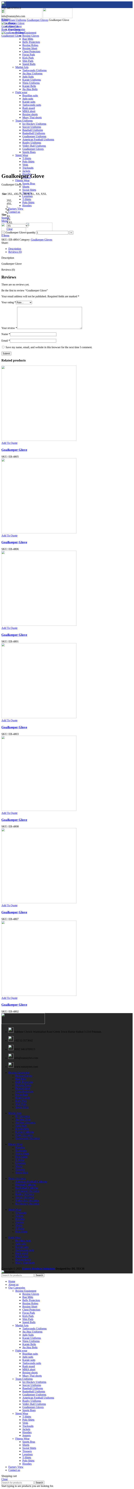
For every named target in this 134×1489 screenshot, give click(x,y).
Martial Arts (14, 1113)
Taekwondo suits (24, 1250)
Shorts (25, 186)
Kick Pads (21, 1100)
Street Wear (14, 1209)
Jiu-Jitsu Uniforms (25, 1122)
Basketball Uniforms (26, 1187)
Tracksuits (21, 1150)
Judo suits (20, 1243)
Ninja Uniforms (24, 1135)
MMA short (21, 1256)
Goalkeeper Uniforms (27, 1191)
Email (5, 340)
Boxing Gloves (30, 35)
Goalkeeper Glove (11, 26)
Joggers (19, 1222)
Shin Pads (20, 1104)
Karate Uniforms (24, 1132)
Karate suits (21, 1246)
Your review (9, 328)
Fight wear (21, 1350)
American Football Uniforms (31, 1181)
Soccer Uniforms (24, 1197)
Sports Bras (28, 183)
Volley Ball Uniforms (27, 1200)
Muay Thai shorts (25, 1262)
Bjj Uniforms (22, 1116)
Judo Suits (21, 1125)
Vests (25, 1422)
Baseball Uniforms (25, 1184)
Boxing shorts (23, 1259)
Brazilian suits (23, 1240)
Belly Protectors (24, 1082)
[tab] (70, 248)
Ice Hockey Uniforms (27, 1203)
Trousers (20, 1169)
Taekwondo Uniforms (27, 1138)
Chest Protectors (24, 1091)
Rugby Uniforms (24, 1194)
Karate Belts (22, 1128)
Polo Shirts (28, 202)
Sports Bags (29, 1410)
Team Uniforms (17, 20)
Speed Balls (21, 1107)
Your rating (8, 302)
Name (5, 334)
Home (4, 20)
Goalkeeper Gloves (37, 20)
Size (4, 214)
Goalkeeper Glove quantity (20, 232)
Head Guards (22, 1097)
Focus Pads (21, 1094)
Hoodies (27, 205)
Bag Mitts (27, 38)
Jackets (26, 170)
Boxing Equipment (25, 32)
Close (4, 1479)
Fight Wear (14, 1237)
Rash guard (21, 1253)
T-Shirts (26, 199)
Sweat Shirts (29, 189)
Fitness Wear (22, 180)
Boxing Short (22, 1088)
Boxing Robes (23, 1085)
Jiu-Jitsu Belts (23, 1119)
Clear (10, 228)
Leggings (27, 196)
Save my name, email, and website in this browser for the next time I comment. (49, 347)
